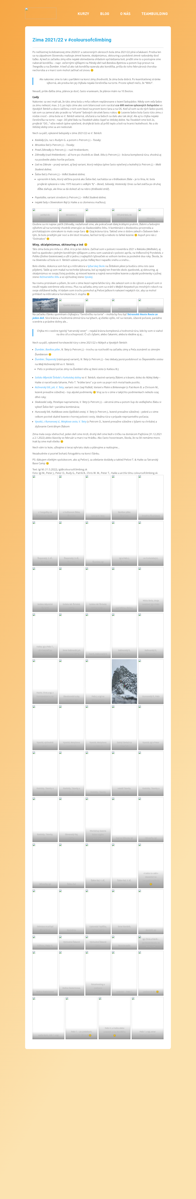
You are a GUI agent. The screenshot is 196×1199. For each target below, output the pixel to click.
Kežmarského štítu (49, 277)
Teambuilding (154, 13)
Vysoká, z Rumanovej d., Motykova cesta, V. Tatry (60, 421)
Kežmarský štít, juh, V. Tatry (49, 387)
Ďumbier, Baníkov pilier (47, 349)
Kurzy (83, 13)
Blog (104, 13)
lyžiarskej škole (96, 266)
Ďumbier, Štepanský (45, 359)
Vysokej (88, 277)
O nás (125, 13)
